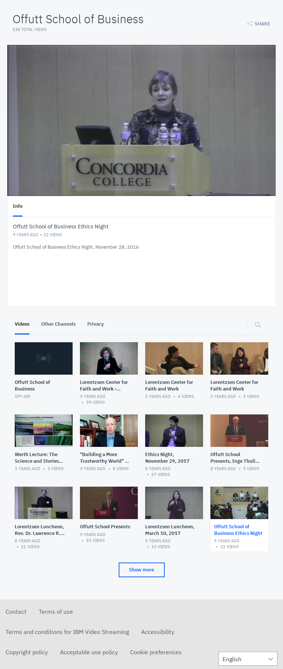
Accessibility (157, 631)
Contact (16, 611)
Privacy (95, 324)
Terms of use (56, 611)
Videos (22, 324)
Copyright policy (27, 652)
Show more (141, 570)
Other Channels (58, 324)
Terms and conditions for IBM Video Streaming (67, 631)
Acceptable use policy (89, 652)
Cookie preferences (156, 652)
